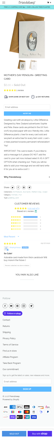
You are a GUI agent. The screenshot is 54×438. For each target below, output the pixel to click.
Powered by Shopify (11, 400)
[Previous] (20, 61)
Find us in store (10, 351)
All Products (17, 192)
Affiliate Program (10, 357)
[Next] (33, 61)
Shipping (7, 332)
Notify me (27, 113)
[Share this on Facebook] (18, 187)
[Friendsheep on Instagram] (24, 305)
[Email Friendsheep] (32, 305)
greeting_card (13, 198)
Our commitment (11, 369)
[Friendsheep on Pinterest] (18, 305)
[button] (10, 90)
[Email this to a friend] (29, 187)
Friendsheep (15, 396)
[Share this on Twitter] (12, 187)
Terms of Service (10, 344)
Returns (6, 326)
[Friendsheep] (27, 2)
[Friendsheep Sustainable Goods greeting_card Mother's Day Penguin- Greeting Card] (27, 35)
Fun (20, 195)
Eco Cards (27, 192)
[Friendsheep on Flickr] (28, 305)
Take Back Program (12, 363)
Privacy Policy (9, 338)
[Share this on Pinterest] (23, 187)
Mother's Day (37, 192)
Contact (6, 320)
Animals (14, 195)
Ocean (45, 192)
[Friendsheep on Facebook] (5, 305)
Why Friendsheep (12, 177)
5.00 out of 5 (33, 208)
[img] (10, 243)
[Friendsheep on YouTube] (12, 305)
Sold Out (14, 434)
